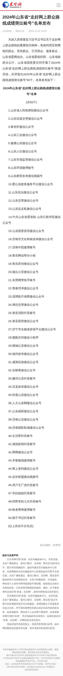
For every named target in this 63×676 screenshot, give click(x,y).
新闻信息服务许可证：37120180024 (37, 658)
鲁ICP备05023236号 (15, 655)
